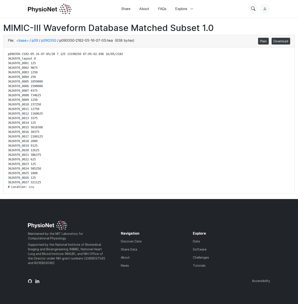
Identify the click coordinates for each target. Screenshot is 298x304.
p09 (35, 40)
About (144, 9)
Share (125, 9)
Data (196, 241)
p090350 (48, 40)
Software (200, 249)
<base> (22, 40)
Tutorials (199, 265)
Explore (181, 9)
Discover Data (131, 241)
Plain (263, 41)
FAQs (162, 9)
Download (281, 41)
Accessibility (261, 281)
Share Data (129, 249)
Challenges (201, 257)
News (125, 265)
